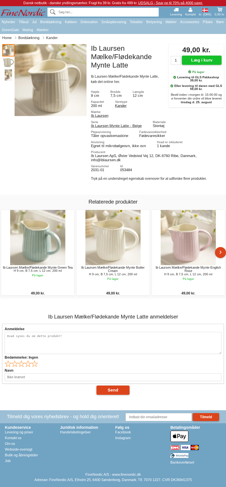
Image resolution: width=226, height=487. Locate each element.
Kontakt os (13, 438)
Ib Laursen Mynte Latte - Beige (116, 126)
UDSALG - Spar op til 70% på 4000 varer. (170, 3)
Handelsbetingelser (75, 432)
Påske (208, 22)
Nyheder (8, 22)
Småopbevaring (113, 22)
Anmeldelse (14, 329)
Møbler (171, 22)
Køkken (71, 22)
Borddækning (50, 22)
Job (8, 461)
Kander (121, 105)
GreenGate (10, 30)
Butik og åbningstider (21, 455)
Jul (34, 22)
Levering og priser (19, 432)
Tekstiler (136, 22)
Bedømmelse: (21, 357)
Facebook (123, 432)
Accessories (189, 22)
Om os (10, 444)
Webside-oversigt (18, 449)
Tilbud (23, 22)
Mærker (43, 30)
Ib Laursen (99, 115)
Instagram (123, 438)
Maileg (28, 30)
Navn (9, 370)
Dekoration (89, 22)
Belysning (154, 22)
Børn (220, 22)
